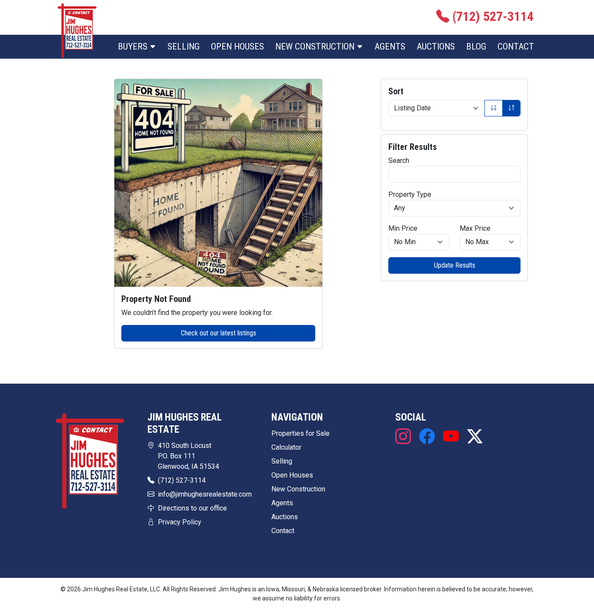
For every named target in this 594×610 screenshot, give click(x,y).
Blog (476, 46)
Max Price (475, 228)
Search (398, 160)
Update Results (454, 265)
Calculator (286, 447)
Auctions (436, 46)
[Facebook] (427, 437)
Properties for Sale (300, 433)
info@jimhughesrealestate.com (205, 494)
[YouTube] (451, 437)
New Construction (298, 489)
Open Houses (237, 46)
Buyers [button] (134, 46)
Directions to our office (192, 508)
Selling (183, 46)
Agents (389, 46)
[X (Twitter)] (473, 437)
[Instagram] (405, 437)
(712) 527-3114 (182, 480)
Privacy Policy (179, 522)
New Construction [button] (316, 46)
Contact (515, 46)
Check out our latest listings (218, 333)
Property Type (409, 194)
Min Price (402, 228)
